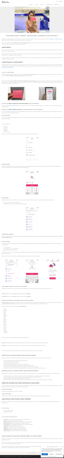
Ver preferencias (59, 454)
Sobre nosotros (26, 456)
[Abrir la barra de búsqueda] (61, 5)
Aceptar (44, 454)
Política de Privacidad (54, 456)
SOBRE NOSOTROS (56, 4)
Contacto (30, 456)
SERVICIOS (42, 4)
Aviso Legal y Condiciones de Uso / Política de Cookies (8, 456)
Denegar (51, 454)
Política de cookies (49, 456)
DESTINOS (36, 4)
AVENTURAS (30, 4)
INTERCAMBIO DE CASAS (49, 4)
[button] (62, 446)
